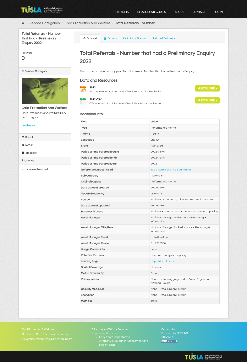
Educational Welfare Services (110, 329)
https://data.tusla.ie (163, 261)
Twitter (28, 145)
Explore (208, 88)
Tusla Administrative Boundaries (171, 169)
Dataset (91, 38)
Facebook (30, 153)
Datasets (122, 12)
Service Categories (151, 12)
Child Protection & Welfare (37, 329)
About (179, 12)
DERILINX (182, 333)
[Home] (23, 23)
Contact (199, 12)
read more (28, 125)
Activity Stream (136, 38)
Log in (218, 12)
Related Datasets (163, 38)
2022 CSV (96, 99)
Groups (112, 38)
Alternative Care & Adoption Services (44, 334)
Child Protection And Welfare (87, 23)
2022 (93, 87)
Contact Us (168, 329)
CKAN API (167, 337)
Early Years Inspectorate (114, 337)
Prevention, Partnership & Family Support (46, 339)
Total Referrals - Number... (135, 23)
